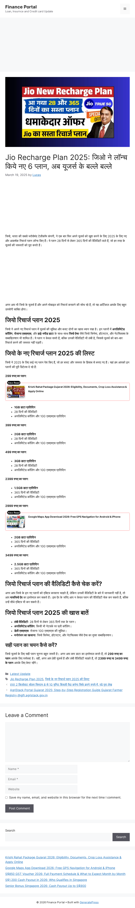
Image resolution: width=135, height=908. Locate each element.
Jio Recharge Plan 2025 (26, 679)
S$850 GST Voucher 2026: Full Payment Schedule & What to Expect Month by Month (65, 874)
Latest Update (20, 674)
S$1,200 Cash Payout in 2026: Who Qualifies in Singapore (46, 880)
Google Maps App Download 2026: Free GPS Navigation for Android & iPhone (74, 516)
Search (10, 830)
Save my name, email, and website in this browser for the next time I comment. (65, 797)
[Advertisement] (67, 45)
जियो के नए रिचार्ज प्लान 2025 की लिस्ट (67, 679)
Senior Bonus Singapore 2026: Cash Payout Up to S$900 (45, 886)
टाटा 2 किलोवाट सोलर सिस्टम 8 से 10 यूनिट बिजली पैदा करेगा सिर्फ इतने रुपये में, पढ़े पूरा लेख (61, 684)
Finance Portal (21, 6)
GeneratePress (89, 902)
